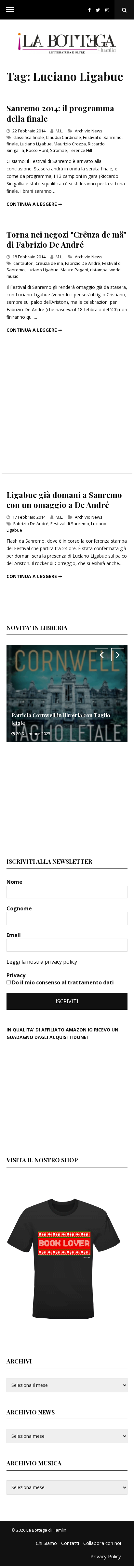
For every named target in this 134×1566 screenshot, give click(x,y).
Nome (15, 881)
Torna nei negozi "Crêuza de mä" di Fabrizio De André (66, 239)
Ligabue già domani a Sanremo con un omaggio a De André (64, 499)
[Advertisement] (67, 408)
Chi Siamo (46, 1543)
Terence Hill (80, 150)
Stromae (58, 150)
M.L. (59, 131)
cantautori (23, 263)
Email (14, 935)
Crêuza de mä (49, 263)
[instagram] (108, 10)
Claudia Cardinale (63, 137)
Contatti (70, 1543)
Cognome (20, 908)
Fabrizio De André (82, 263)
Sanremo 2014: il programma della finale (60, 113)
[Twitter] (98, 10)
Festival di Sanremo (102, 137)
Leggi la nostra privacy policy (42, 961)
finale (12, 144)
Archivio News (88, 131)
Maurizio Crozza (70, 144)
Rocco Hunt (37, 150)
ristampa (99, 270)
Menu (10, 9)
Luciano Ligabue (36, 144)
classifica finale (28, 137)
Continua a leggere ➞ (34, 204)
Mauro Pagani (74, 270)
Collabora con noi (102, 1543)
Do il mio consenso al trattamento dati (62, 982)
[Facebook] (89, 10)
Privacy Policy (105, 1556)
